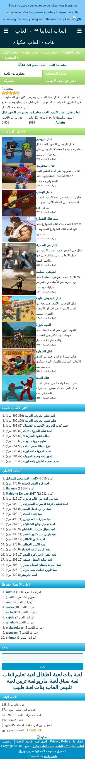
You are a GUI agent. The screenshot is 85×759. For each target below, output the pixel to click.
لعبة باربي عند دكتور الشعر (39, 534)
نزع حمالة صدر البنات (36, 446)
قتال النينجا (42, 378)
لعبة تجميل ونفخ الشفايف (39, 524)
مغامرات (23, 112)
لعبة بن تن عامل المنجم (36, 509)
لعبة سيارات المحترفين (37, 519)
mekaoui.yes (15, 627)
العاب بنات (46, 687)
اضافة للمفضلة (56, 73)
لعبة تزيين (25, 681)
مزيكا (22, 751)
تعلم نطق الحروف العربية (40, 420)
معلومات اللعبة (14, 73)
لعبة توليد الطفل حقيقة (37, 559)
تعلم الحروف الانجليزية (37, 451)
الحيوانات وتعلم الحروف (38, 456)
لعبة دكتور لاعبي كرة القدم (39, 554)
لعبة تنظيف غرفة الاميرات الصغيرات (45, 504)
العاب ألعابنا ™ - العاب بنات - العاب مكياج (52, 52)
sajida (10, 617)
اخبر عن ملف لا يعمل (61, 81)
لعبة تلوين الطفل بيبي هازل (40, 570)
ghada (10, 622)
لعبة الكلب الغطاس (34, 544)
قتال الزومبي (44, 139)
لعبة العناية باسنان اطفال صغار (42, 565)
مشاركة (9, 81)
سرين (31, 597)
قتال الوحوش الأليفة (48, 298)
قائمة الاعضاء (23, 741)
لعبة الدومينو (29, 575)
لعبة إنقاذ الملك (32, 514)
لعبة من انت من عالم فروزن (40, 498)
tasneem (12, 632)
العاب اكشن (10, 52)
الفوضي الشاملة (46, 271)
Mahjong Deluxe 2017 (21, 493)
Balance (11, 488)
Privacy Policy (60, 741)
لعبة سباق (68, 681)
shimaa (11, 637)
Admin (60, 122)
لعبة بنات (72, 674)
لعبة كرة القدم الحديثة (35, 483)
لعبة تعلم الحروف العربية (40, 415)
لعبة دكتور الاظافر (34, 539)
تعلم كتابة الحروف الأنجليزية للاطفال (45, 425)
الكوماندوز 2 (43, 324)
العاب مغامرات (39, 112)
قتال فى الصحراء (46, 245)
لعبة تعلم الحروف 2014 (37, 431)
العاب (8, 674)
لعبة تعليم (25, 674)
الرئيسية (7, 741)
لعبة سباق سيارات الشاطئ (38, 529)
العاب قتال (73, 112)
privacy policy (45, 12)
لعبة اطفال (49, 674)
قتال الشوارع (44, 351)
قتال (4, 112)
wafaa (10, 607)
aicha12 (11, 612)
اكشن (12, 112)
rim (8, 602)
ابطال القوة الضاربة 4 (36, 436)
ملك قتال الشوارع (47, 218)
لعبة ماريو (47, 681)
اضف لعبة (41, 741)
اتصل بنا (78, 741)
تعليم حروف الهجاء (34, 441)
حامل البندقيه (44, 192)
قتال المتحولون (45, 165)
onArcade (50, 756)
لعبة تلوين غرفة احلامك (36, 549)
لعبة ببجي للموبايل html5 (22, 478)
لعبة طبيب (23, 687)
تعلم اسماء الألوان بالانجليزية (41, 461)
